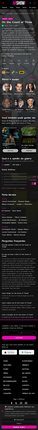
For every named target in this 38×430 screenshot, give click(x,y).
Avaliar (7, 165)
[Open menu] (3, 3)
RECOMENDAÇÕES (10, 381)
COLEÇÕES (7, 393)
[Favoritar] (11, 60)
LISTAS (24, 377)
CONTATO (25, 385)
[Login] (30, 3)
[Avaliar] (4, 60)
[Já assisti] (26, 60)
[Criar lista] (33, 60)
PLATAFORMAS (27, 361)
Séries (25, 7)
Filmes (18, 7)
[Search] (35, 3)
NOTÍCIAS (25, 369)
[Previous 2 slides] (2, 140)
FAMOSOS (7, 389)
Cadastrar (19, 337)
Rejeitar (19, 423)
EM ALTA (6, 385)
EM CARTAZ (26, 373)
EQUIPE (24, 381)
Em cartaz (32, 7)
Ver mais (31, 79)
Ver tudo (16, 165)
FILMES (16, 13)
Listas (11, 7)
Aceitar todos (19, 427)
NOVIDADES (7, 377)
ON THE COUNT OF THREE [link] (27, 13)
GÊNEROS (25, 365)
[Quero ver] (19, 60)
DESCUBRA (10, 13)
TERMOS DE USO (28, 393)
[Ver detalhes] (10, 138)
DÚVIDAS (25, 389)
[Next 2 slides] (35, 140)
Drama (10, 18)
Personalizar (20, 420)
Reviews (4, 7)
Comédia (5, 18)
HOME (3, 13)
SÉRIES (5, 373)
